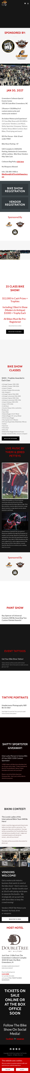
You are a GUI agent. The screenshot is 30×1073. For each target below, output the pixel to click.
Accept (22, 1069)
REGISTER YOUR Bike (10, 438)
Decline (8, 1069)
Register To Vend (15, 919)
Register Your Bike (14, 331)
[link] (4, 3)
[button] (25, 3)
